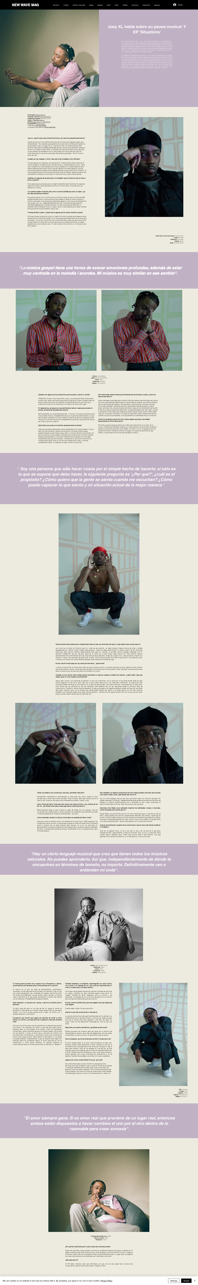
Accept (186, 1280)
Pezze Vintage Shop (49, 127)
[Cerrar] (194, 1281)
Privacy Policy (106, 1280)
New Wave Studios (41, 125)
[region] (48, 98)
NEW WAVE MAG (25, 5)
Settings (173, 1280)
